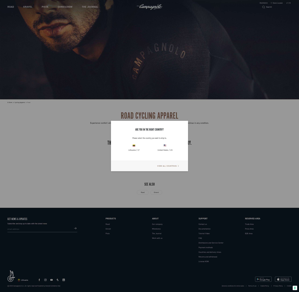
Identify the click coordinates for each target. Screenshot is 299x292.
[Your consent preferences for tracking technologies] (295, 288)
